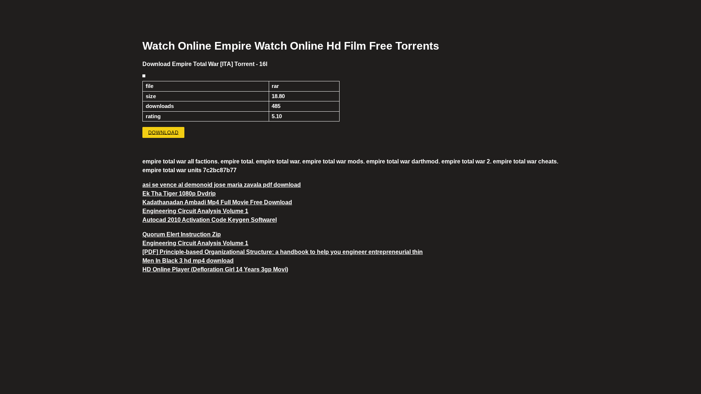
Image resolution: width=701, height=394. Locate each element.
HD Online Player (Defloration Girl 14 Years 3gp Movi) (215, 269)
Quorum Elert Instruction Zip (181, 234)
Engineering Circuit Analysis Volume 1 (195, 211)
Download (163, 132)
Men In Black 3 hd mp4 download (188, 261)
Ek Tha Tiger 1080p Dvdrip (179, 193)
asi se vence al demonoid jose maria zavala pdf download (221, 185)
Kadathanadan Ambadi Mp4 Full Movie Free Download (217, 202)
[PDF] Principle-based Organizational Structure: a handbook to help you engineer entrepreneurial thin (282, 252)
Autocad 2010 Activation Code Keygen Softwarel (209, 220)
